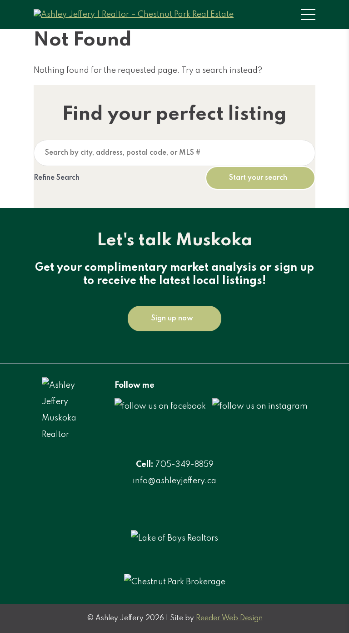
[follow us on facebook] (160, 406)
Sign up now (172, 318)
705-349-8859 (184, 465)
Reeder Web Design (229, 618)
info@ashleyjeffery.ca (174, 481)
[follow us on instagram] (260, 406)
